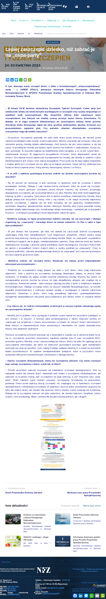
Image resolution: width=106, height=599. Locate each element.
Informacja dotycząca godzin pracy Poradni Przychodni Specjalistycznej (86, 539)
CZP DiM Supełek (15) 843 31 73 (16, 6)
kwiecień (21, 33)
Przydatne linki (78, 569)
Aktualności (38, 33)
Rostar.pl (101, 582)
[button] (24, 20)
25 (29, 33)
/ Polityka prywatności (89, 571)
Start (4, 33)
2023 (12, 33)
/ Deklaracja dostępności (95, 569)
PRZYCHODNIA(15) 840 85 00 (55, 6)
